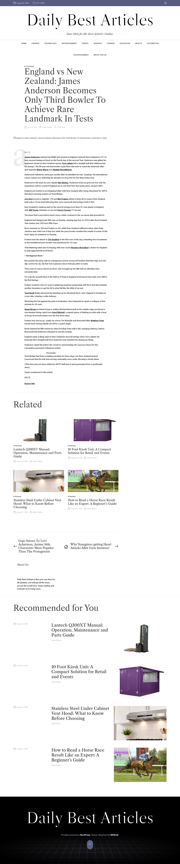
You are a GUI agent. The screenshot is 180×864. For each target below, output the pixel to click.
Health (138, 43)
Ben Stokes (63, 183)
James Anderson (32, 157)
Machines (18, 445)
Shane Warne (42, 170)
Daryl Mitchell (58, 312)
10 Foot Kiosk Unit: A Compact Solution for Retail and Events (89, 451)
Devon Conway (64, 210)
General (98, 43)
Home (24, 43)
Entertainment (69, 43)
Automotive (153, 43)
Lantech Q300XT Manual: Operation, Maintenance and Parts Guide (37, 453)
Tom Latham (67, 163)
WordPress (85, 835)
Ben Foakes (62, 199)
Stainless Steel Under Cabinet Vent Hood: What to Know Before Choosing (37, 503)
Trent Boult (29, 293)
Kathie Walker (47, 127)
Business (72, 445)
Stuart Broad (30, 309)
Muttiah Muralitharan (62, 170)
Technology (50, 43)
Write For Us (100, 55)
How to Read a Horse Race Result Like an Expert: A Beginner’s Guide (92, 501)
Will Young (33, 210)
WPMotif (114, 835)
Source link (29, 383)
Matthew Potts (97, 320)
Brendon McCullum (80, 247)
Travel (85, 43)
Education (125, 43)
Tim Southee (53, 239)
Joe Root (28, 199)
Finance (35, 43)
